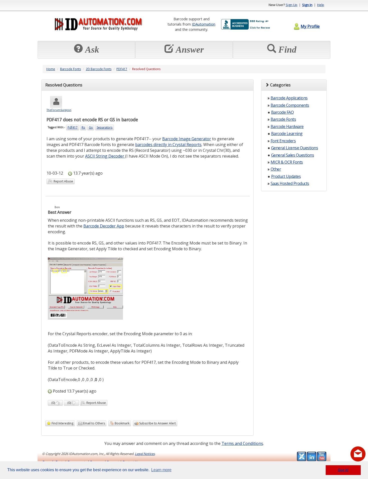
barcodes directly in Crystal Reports (168, 144)
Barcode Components (290, 105)
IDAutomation (203, 24)
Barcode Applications (289, 98)
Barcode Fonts (70, 69)
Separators (104, 127)
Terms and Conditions (242, 443)
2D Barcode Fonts (98, 69)
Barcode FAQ (282, 112)
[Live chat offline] (357, 453)
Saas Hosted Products (290, 183)
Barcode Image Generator (186, 139)
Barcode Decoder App (103, 226)
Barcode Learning (287, 133)
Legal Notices (145, 453)
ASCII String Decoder (105, 156)
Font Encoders (283, 141)
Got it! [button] (343, 470)
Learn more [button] (161, 470)
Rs (83, 127)
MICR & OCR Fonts (287, 162)
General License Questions (294, 148)
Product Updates (286, 176)
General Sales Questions (292, 155)
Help (320, 5)
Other (276, 169)
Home (50, 69)
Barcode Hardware (287, 126)
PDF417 (121, 69)
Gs (91, 127)
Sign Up (291, 5)
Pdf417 (73, 127)
